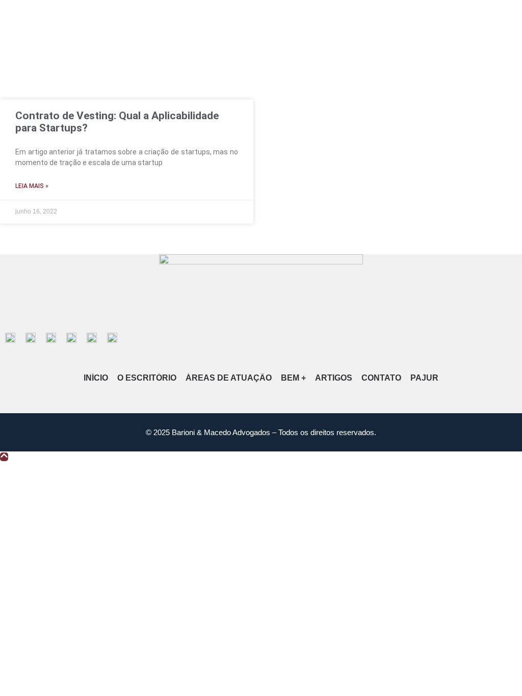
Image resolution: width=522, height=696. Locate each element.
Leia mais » (31, 186)
